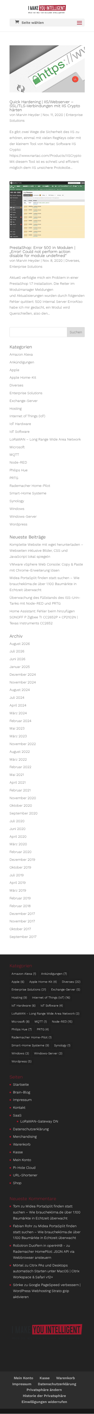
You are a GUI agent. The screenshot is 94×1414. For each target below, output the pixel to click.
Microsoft (17, 447)
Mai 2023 (17, 728)
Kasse (18, 1152)
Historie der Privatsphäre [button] (44, 1396)
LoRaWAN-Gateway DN (39, 1121)
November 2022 (23, 744)
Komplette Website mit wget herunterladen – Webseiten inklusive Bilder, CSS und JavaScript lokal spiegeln (46, 550)
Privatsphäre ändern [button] (44, 1390)
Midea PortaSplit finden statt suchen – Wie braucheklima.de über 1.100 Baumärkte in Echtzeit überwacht (44, 584)
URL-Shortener (25, 1175)
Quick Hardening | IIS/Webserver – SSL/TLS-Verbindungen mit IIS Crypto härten (45, 105)
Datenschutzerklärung (31, 1129)
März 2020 (18, 844)
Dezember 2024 (23, 674)
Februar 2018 (20, 906)
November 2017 (22, 921)
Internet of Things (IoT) (27, 416)
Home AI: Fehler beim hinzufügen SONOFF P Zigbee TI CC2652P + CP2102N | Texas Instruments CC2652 (44, 617)
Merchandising (25, 1137)
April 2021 (18, 782)
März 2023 (18, 736)
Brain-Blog (21, 1092)
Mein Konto (22, 1160)
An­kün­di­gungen (22, 362)
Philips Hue (19, 470)
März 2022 (18, 759)
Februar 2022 (20, 767)
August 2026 (20, 644)
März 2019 (18, 890)
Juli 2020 (17, 821)
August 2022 (20, 752)
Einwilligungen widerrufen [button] (44, 1402)
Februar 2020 (21, 852)
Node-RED (18, 462)
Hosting (16, 408)
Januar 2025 (20, 667)
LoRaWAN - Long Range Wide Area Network (45, 1013)
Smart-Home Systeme (28, 493)
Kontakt (19, 1107)
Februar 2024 (20, 721)
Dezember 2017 (22, 914)
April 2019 (18, 883)
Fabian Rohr (22, 1226)
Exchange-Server (24, 401)
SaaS (17, 1115)
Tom (16, 1206)
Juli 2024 (17, 697)
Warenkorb (22, 1144)
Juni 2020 (18, 829)
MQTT (14, 455)
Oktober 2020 (21, 805)
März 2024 (18, 713)
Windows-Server (23, 516)
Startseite (21, 1084)
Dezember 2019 (22, 860)
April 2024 (18, 705)
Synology (17, 501)
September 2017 (23, 937)
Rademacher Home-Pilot (30, 486)
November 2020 (23, 798)
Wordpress (18, 524)
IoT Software (20, 432)
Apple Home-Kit (23, 377)
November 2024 (23, 682)
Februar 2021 (20, 790)
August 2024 (20, 690)
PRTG (14, 478)
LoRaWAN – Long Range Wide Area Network (45, 439)
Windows (17, 509)
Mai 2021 (17, 775)
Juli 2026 (17, 651)
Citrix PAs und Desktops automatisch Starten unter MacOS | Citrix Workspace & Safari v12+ (46, 1271)
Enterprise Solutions (26, 266)
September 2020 (24, 813)
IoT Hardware (20, 424)
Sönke (18, 1285)
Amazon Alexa (21, 354)
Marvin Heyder (28, 115)
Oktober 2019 (20, 867)
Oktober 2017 (20, 929)
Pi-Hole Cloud (24, 1168)
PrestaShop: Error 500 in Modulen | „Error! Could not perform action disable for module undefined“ (42, 251)
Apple (14, 370)
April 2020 (18, 836)
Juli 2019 (17, 875)
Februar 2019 (20, 898)
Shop (17, 1183)
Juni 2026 (17, 659)
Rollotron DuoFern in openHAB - (39, 1245)
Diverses (72, 260)
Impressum (22, 1100)
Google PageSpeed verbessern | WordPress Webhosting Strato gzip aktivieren (46, 1291)
